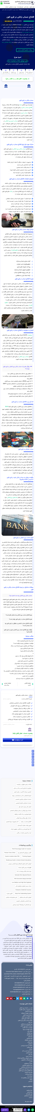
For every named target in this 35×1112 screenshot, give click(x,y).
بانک (11, 191)
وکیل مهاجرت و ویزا (27, 1029)
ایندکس (30, 1081)
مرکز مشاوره (32, 7)
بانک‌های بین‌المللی (12, 497)
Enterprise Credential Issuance (23, 890)
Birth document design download (22, 879)
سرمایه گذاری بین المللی (26, 1026)
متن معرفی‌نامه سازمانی (11, 897)
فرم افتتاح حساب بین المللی (25, 1070)
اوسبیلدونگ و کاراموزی (26, 1060)
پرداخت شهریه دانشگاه (26, 1013)
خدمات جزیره (29, 1056)
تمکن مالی (29, 1031)
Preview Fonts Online (9, 853)
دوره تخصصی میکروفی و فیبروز (23, 901)
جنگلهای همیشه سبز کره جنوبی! (25, 666)
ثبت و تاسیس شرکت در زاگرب (24, 833)
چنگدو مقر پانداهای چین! (26, 651)
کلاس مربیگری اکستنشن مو (24, 853)
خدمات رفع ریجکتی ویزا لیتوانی (23, 818)
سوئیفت (29, 335)
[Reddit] (20, 998)
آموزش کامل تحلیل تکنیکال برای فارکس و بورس (19, 864)
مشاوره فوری (4, 1110)
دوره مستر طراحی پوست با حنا (24, 871)
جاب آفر (30, 1054)
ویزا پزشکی (29, 1033)
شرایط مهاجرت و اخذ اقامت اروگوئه (22, 814)
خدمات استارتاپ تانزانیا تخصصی (23, 803)
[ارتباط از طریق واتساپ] (32, 1109)
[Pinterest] (11, 998)
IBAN (6, 407)
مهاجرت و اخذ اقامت (27, 1027)
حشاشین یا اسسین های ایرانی (25, 661)
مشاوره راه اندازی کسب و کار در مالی (22, 788)
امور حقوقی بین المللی (27, 1017)
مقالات (12, 40)
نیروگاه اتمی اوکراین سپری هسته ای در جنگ (22, 646)
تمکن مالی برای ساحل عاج (25, 807)
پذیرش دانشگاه (28, 1040)
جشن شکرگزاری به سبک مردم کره (24, 678)
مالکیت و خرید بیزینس (26, 1045)
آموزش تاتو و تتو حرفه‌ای (25, 897)
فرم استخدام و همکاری (26, 1067)
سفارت (30, 1049)
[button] (17, 367)
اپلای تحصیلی (29, 1053)
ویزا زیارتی (29, 1042)
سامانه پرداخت (28, 1074)
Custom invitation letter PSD (12, 856)
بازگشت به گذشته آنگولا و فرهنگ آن (24, 668)
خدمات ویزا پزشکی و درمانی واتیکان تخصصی (20, 810)
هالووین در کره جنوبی (27, 676)
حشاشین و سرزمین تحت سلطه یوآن (24, 663)
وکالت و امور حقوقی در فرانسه (24, 784)
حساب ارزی (24, 113)
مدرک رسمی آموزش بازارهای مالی (23, 886)
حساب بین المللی (24, 357)
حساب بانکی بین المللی (19, 149)
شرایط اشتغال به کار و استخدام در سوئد (21, 796)
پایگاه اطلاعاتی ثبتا (6, 42)
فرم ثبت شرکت (28, 1072)
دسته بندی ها (28, 1101)
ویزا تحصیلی (29, 1038)
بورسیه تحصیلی (28, 1011)
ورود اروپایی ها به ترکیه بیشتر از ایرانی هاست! (21, 673)
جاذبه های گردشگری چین (26, 648)
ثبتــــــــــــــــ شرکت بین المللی (25, 1008)
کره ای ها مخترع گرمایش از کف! (25, 641)
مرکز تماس (26, 7)
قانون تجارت (9, 893)
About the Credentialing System (23, 893)
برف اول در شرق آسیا (27, 658)
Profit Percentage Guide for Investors (21, 849)
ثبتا (22, 25)
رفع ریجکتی (29, 1047)
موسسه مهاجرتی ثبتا (27, 32)
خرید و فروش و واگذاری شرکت (24, 1058)
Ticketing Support (26, 856)
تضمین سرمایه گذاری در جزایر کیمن (22, 792)
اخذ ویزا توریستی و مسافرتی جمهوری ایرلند (21, 829)
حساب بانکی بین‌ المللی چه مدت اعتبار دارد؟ (20, 596)
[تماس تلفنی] (25, 1109)
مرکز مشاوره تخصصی (27, 1065)
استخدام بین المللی (27, 1015)
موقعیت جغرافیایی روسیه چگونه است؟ (23, 643)
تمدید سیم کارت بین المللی (25, 1069)
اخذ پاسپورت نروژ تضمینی (12, 822)
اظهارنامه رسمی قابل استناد (24, 867)
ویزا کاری (30, 1036)
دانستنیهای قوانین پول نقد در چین (24, 656)
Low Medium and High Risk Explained (21, 882)
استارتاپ (30, 1044)
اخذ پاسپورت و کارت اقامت (25, 1010)
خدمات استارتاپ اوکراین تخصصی (23, 799)
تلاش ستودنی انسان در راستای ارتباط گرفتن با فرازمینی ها (18, 671)
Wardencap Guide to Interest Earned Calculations (18, 860)
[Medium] (24, 998)
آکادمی (30, 1062)
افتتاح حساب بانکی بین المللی (25, 1020)
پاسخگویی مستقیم (18, 1110)
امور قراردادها (20, 7)
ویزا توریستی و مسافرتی (26, 1024)
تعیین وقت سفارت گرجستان (24, 825)
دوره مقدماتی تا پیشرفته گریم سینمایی (22, 905)
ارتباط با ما (29, 1076)
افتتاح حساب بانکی (8, 9)
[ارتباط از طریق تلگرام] (28, 1109)
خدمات (6, 7)
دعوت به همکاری (12, 7)
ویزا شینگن (29, 1035)
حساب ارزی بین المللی (11, 121)
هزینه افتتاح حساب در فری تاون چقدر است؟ (20, 619)
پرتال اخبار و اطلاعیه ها (26, 1078)
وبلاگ (31, 1079)
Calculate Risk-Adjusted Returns (23, 875)
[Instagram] (14, 998)
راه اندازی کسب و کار (27, 1051)
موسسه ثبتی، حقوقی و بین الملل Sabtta (26, 9)
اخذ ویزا (30, 1022)
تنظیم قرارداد (14, 250)
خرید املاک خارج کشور (26, 1019)
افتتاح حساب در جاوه (26, 822)
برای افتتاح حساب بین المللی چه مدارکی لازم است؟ (19, 615)
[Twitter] (17, 998)
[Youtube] (7, 998)
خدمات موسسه (15, 9)
